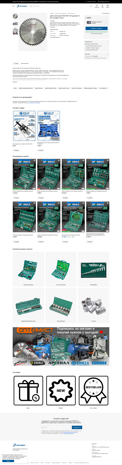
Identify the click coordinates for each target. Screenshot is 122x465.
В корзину (16, 150)
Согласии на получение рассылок (69, 432)
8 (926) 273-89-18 (96, 450)
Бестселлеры (93, 408)
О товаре (16, 63)
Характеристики (24, 63)
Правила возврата (56, 462)
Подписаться (77, 427)
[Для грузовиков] (61, 303)
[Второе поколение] (28, 267)
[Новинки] (61, 390)
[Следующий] (108, 88)
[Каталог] (13, 6)
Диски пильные (71, 13)
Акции (28, 408)
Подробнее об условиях (34, 102)
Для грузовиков (61, 321)
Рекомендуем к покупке (21, 156)
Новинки (61, 408)
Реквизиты (64, 462)
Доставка (48, 462)
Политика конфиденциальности (81, 462)
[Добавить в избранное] (34, 112)
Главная (52, 13)
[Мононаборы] (93, 267)
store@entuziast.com (69, 433)
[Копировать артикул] (65, 31)
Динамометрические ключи (28, 321)
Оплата (42, 462)
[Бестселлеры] (93, 390)
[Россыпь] (93, 303)
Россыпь (93, 321)
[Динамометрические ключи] (28, 303)
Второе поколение (28, 284)
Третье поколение (61, 284)
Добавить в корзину (96, 28)
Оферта (70, 462)
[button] (97, 6)
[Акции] (28, 390)
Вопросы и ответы (34, 462)
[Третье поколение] (61, 267)
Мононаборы (93, 284)
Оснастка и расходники (60, 13)
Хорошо (8, 461)
